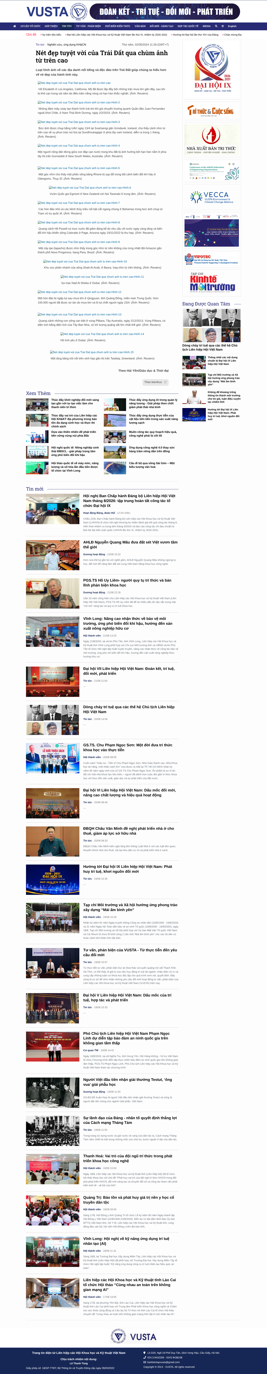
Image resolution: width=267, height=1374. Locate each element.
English (232, 26)
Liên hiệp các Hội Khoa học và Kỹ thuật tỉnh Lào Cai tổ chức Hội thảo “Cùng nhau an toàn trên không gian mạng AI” (129, 1285)
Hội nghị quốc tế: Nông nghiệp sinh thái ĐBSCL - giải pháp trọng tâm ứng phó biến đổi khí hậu (75, 451)
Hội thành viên (92, 635)
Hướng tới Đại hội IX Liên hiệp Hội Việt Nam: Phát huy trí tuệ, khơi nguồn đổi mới (223, 414)
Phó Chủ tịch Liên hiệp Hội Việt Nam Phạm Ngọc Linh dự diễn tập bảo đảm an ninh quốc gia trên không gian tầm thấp (126, 1038)
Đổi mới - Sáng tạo (161, 26)
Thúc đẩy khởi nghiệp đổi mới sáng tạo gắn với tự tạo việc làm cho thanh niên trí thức (75, 403)
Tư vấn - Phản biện (88, 26)
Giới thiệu (51, 26)
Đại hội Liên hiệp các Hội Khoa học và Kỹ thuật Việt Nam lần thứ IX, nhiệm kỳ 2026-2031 (97, 34)
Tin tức (67, 26)
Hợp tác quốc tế (188, 26)
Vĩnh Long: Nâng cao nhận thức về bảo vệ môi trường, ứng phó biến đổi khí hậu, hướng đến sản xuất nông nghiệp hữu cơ (127, 624)
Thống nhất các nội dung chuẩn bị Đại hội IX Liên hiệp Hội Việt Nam (222, 360)
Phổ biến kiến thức (117, 26)
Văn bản (139, 26)
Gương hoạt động (94, 554)
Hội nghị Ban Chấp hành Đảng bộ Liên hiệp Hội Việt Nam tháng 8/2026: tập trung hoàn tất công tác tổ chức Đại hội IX (129, 501)
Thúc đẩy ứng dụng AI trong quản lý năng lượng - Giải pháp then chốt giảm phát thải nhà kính (153, 403)
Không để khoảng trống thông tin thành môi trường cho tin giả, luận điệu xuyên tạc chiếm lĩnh (224, 397)
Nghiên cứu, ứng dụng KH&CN (66, 44)
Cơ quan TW (90, 1050)
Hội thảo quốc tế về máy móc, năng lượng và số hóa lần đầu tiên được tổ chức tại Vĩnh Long (75, 467)
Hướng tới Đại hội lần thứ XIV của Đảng (176, 34)
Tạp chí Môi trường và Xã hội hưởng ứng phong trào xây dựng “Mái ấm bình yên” (224, 379)
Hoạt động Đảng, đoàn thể (99, 512)
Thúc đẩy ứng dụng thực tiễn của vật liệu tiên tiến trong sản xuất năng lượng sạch (153, 419)
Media (207, 26)
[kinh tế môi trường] (212, 282)
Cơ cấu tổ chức (30, 26)
